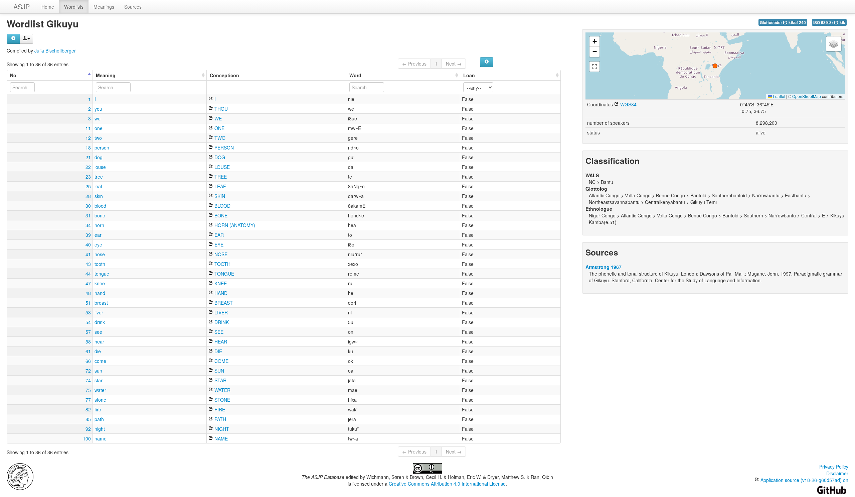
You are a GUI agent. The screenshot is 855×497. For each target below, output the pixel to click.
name (101, 438)
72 (88, 370)
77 (88, 399)
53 (88, 312)
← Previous (414, 63)
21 (88, 157)
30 (88, 205)
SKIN (219, 196)
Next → (454, 63)
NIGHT (221, 428)
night (100, 428)
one (99, 128)
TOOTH (221, 264)
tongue (102, 273)
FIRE (219, 409)
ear (98, 234)
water (100, 390)
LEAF (219, 186)
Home (47, 6)
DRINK (221, 322)
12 (88, 137)
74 (88, 380)
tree (99, 176)
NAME (220, 438)
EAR (218, 234)
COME (220, 361)
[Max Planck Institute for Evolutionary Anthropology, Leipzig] (20, 476)
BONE (220, 215)
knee (100, 283)
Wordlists (73, 6)
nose (100, 254)
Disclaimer (837, 473)
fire (98, 409)
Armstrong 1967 (603, 267)
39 (88, 234)
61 (88, 351)
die (98, 351)
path (99, 419)
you (98, 108)
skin (99, 196)
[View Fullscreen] (594, 67)
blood (100, 205)
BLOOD (221, 205)
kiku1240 (797, 22)
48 (88, 293)
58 (88, 341)
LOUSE (221, 167)
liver (99, 312)
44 (88, 273)
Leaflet (778, 96)
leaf (98, 186)
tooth (100, 264)
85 (88, 419)
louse (100, 167)
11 (88, 128)
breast (101, 302)
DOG (219, 157)
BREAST (223, 302)
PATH (219, 419)
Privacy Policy (833, 466)
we (98, 118)
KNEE (220, 283)
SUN (218, 370)
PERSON (223, 147)
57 (88, 331)
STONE (221, 399)
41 (88, 254)
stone (100, 399)
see (98, 331)
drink (100, 322)
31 (88, 215)
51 (88, 302)
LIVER (220, 312)
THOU (220, 108)
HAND (220, 293)
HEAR (220, 341)
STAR (219, 380)
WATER (221, 390)
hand (100, 293)
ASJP (21, 6)
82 (88, 409)
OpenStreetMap (806, 96)
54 (88, 322)
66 (88, 361)
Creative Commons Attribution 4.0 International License (447, 483)
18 (88, 147)
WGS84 (628, 104)
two (98, 137)
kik (842, 22)
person (102, 147)
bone (100, 215)
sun (98, 370)
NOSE (220, 254)
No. (14, 75)
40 (88, 244)
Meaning (106, 75)
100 (87, 438)
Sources (133, 6)
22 (88, 167)
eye (98, 244)
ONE (218, 128)
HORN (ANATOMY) (234, 225)
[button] (715, 66)
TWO (219, 137)
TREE (220, 176)
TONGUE (223, 273)
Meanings (104, 6)
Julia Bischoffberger (55, 50)
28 (88, 196)
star (99, 380)
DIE (217, 351)
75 (88, 390)
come (100, 361)
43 (88, 264)
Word (355, 75)
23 (88, 176)
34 (88, 225)
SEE (218, 331)
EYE (218, 244)
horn (99, 225)
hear (99, 341)
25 (88, 186)
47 (88, 283)
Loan (469, 75)
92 (88, 428)
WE (217, 118)
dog (99, 157)
